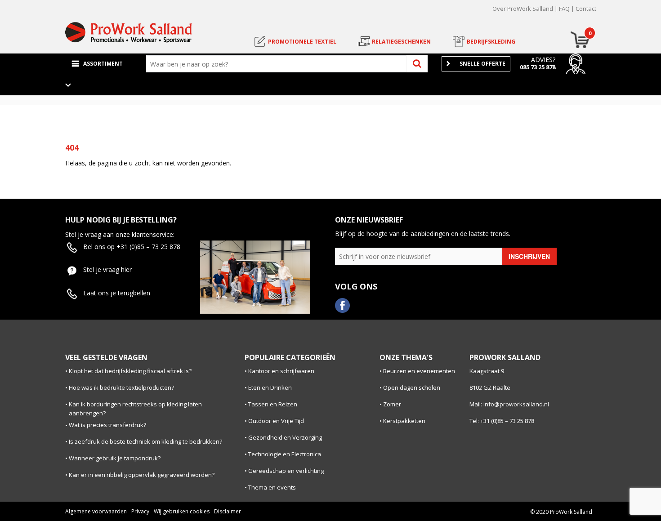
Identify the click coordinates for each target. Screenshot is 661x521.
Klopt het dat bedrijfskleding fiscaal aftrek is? (130, 371)
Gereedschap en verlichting (286, 471)
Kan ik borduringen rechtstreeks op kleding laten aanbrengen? (135, 409)
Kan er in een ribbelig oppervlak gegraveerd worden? (141, 475)
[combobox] (278, 63)
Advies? (543, 59)
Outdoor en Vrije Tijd (276, 421)
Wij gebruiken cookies (182, 511)
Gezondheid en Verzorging (285, 437)
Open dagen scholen (411, 387)
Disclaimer (227, 511)
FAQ (564, 8)
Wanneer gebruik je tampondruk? (115, 458)
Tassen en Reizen (272, 404)
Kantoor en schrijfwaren (281, 371)
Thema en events (272, 487)
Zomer (392, 404)
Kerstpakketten (404, 421)
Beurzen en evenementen (419, 371)
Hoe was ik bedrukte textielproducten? (121, 387)
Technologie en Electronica (284, 454)
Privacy (140, 511)
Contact (586, 8)
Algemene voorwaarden (96, 511)
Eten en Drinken (270, 387)
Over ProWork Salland (522, 8)
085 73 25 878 (537, 67)
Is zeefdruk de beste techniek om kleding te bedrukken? (145, 441)
